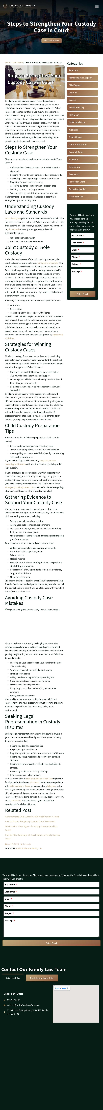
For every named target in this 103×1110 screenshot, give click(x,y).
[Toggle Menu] (97, 6)
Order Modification (78, 144)
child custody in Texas (20, 785)
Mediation (74, 129)
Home (7, 62)
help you (51, 785)
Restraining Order (77, 189)
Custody (27, 844)
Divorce (72, 99)
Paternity (73, 159)
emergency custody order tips (19, 487)
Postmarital (74, 166)
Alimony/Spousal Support (80, 77)
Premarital (74, 174)
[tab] (12, 978)
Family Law (74, 114)
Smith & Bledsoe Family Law (39, 778)
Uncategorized (76, 196)
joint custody (14, 229)
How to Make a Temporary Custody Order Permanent (30, 821)
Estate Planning (76, 107)
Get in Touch (82, 294)
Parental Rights (76, 152)
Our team (34, 782)
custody (48, 262)
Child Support (75, 85)
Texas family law (13, 218)
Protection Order (77, 181)
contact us (16, 800)
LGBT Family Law (77, 122)
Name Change (75, 137)
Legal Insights (17, 62)
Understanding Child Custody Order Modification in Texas (32, 816)
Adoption (73, 70)
